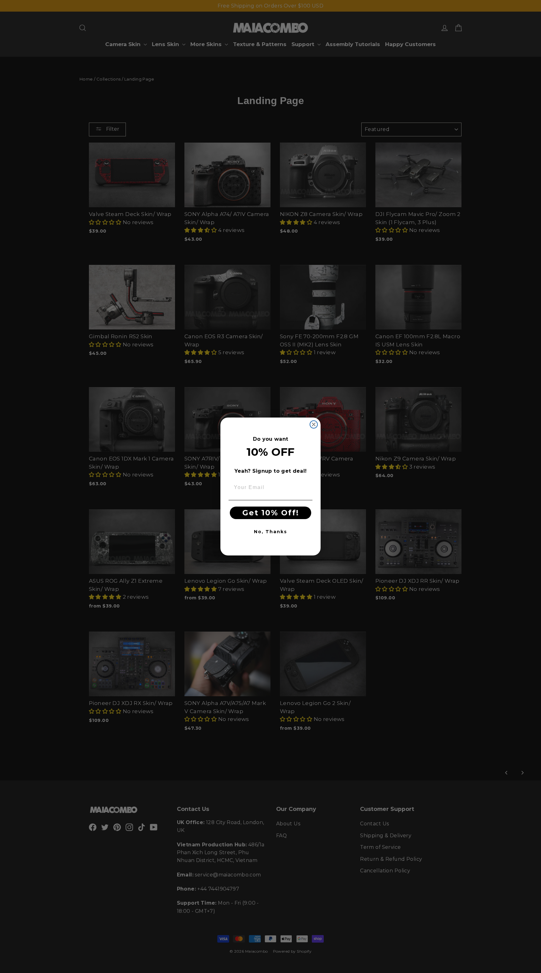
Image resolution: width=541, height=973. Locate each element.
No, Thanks (270, 531)
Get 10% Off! (270, 512)
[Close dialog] (313, 424)
